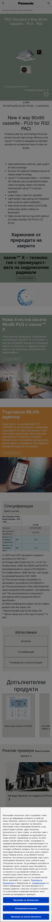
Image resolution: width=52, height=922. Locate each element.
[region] (26, 864)
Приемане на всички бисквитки (26, 916)
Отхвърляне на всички (26, 908)
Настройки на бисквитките (26, 900)
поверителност (39, 883)
